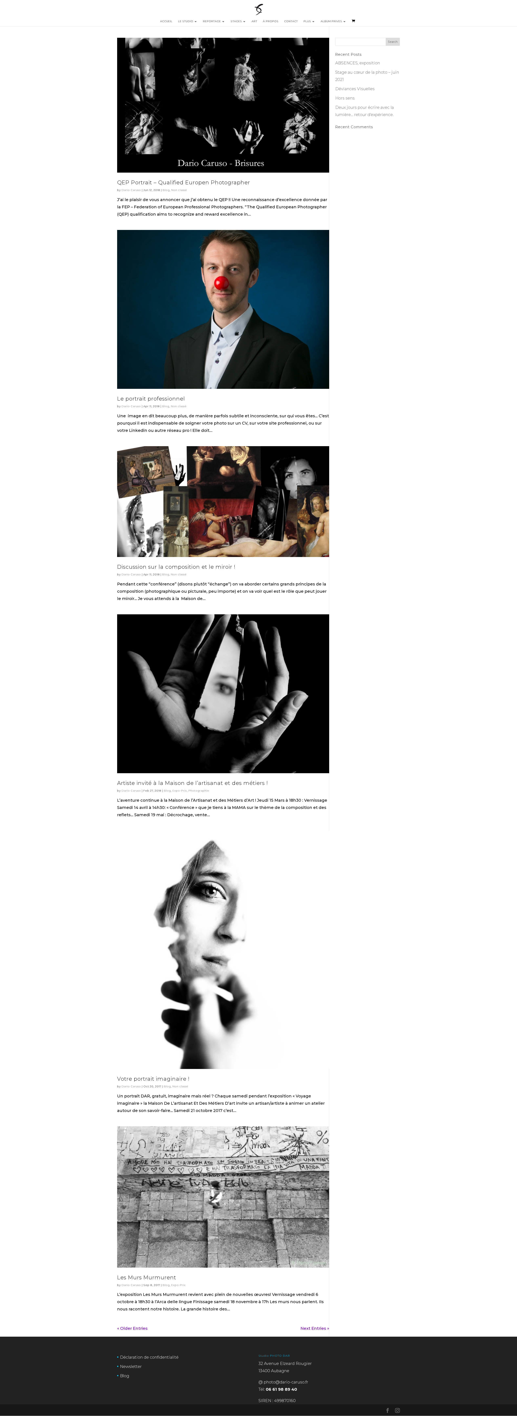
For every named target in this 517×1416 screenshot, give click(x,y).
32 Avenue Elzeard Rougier (285, 1363)
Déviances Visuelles (355, 88)
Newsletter (131, 1366)
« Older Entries (132, 1328)
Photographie (198, 790)
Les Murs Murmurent (146, 1277)
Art (254, 21)
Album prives (331, 21)
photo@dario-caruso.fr (286, 1382)
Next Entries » (315, 1328)
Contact (291, 21)
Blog (166, 190)
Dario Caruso (131, 190)
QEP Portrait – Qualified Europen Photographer (183, 182)
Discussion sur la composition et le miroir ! (176, 567)
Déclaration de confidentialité (149, 1357)
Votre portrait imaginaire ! (153, 1079)
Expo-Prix (179, 790)
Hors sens (345, 98)
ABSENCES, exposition (357, 63)
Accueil (166, 21)
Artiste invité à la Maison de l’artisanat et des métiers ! (192, 783)
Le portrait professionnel (151, 398)
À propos (270, 21)
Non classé (179, 190)
